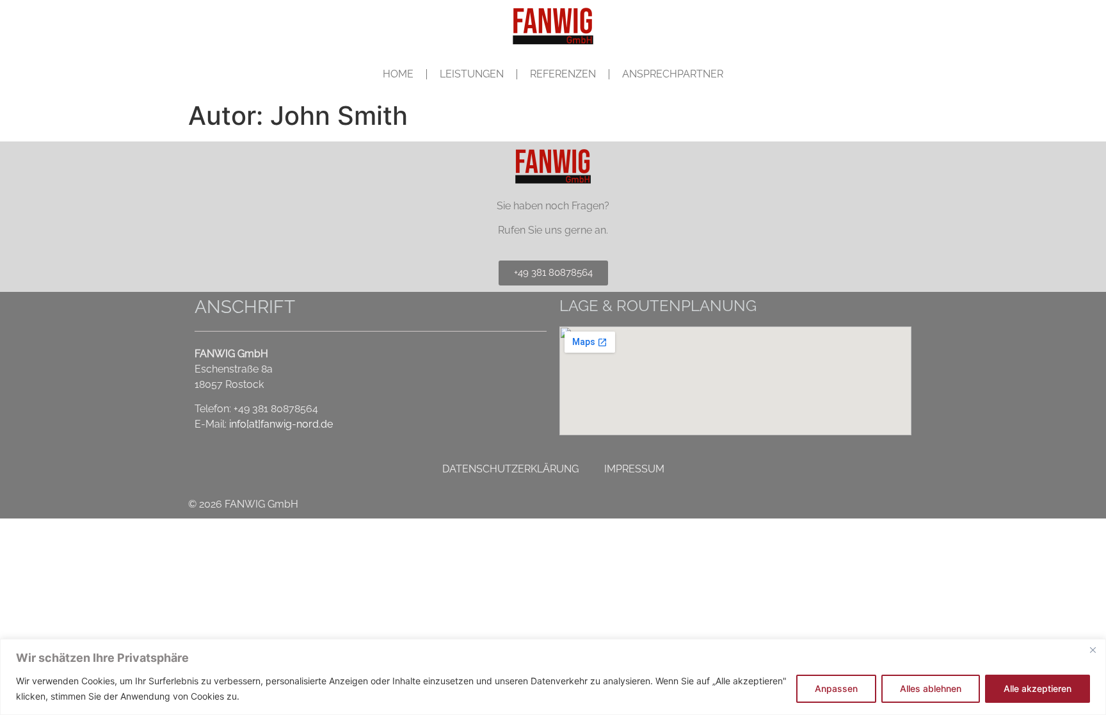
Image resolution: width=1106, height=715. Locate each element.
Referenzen (563, 74)
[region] (553, 677)
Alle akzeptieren (1037, 688)
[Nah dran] (1092, 649)
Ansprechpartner (672, 74)
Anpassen (836, 688)
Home (398, 74)
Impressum (634, 469)
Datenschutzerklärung (510, 469)
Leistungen (472, 74)
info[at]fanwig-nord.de (281, 424)
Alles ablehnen (930, 688)
